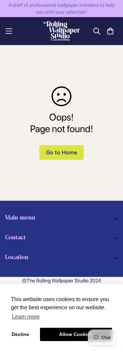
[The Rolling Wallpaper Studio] (61, 31)
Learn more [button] (26, 317)
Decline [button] (20, 334)
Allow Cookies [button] (76, 334)
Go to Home (61, 152)
